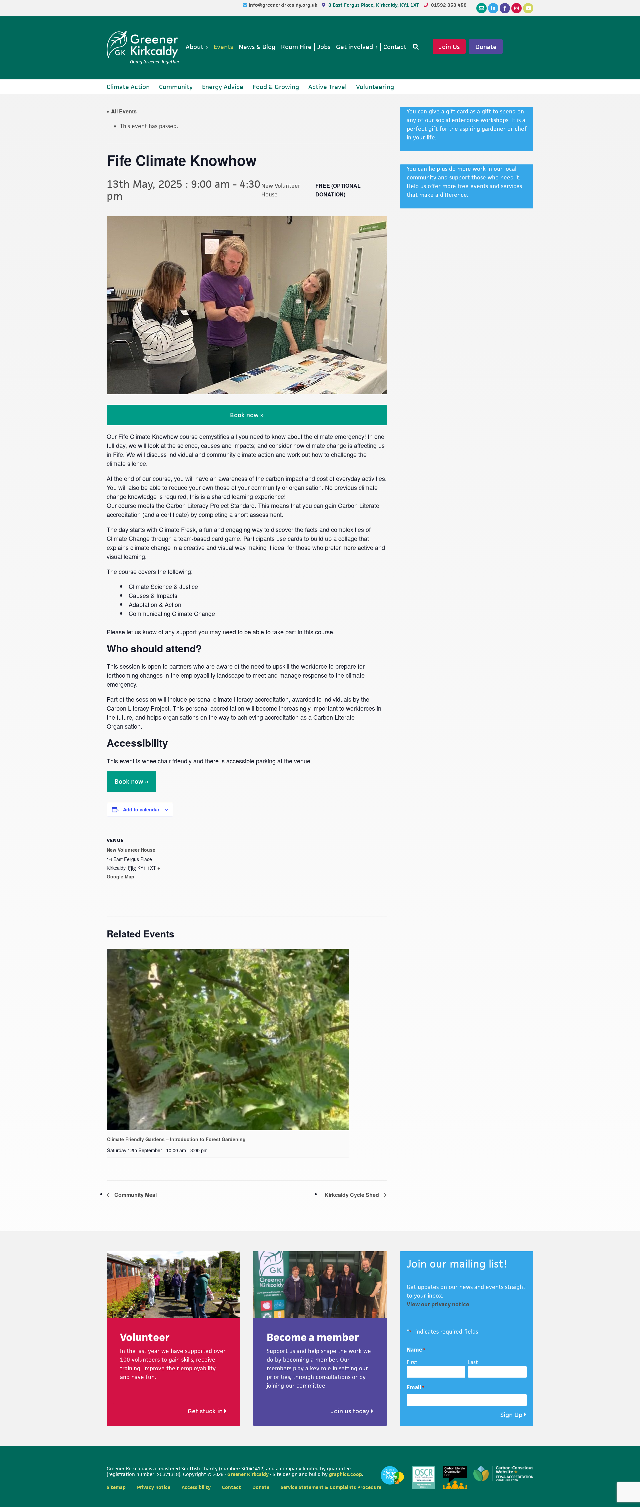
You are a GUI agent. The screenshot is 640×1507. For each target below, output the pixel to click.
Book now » (247, 415)
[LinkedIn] (493, 8)
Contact (231, 1487)
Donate (486, 47)
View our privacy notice (438, 1304)
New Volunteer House (131, 849)
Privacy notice (153, 1487)
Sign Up (511, 1415)
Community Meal (135, 1195)
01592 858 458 (449, 5)
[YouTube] (528, 8)
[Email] (481, 8)
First (412, 1362)
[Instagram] (516, 8)
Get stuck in (206, 1411)
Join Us (449, 47)
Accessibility (196, 1487)
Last (473, 1362)
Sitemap (116, 1487)
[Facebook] (505, 8)
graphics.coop (345, 1474)
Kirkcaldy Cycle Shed (352, 1195)
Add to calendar (141, 809)
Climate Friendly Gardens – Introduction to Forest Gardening (176, 1139)
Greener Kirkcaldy (143, 44)
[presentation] (228, 1040)
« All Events (122, 111)
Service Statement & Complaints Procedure (331, 1487)
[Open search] (414, 47)
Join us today (351, 1411)
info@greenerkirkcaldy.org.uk (284, 5)
